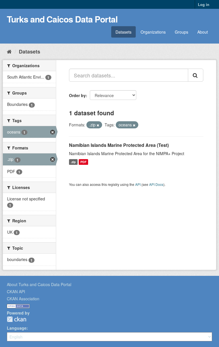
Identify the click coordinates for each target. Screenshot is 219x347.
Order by (77, 95)
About (202, 32)
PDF (83, 162)
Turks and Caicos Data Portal (62, 19)
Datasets (123, 32)
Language (17, 328)
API (138, 184)
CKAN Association (23, 298)
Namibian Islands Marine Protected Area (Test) (119, 145)
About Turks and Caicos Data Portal (39, 284)
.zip (73, 162)
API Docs (156, 184)
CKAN (16, 319)
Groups (181, 32)
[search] (195, 75)
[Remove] (98, 125)
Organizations (153, 32)
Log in (203, 4)
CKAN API (16, 291)
